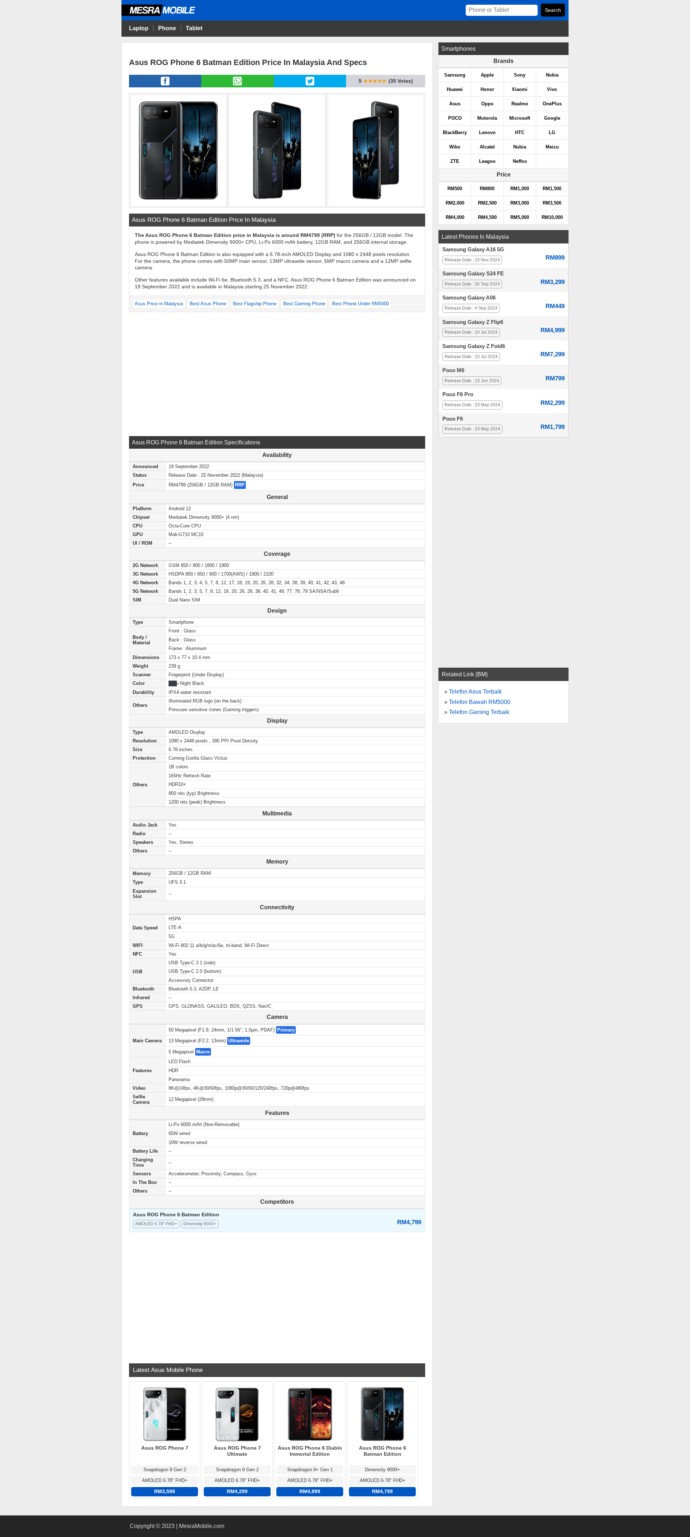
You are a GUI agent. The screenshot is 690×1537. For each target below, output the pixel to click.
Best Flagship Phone (254, 303)
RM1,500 (552, 188)
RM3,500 (552, 203)
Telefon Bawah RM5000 (479, 702)
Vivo (552, 89)
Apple (487, 75)
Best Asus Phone (208, 303)
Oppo (487, 103)
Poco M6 (453, 370)
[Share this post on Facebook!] (165, 85)
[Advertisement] (277, 373)
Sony (519, 75)
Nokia (552, 75)
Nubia (519, 147)
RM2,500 (487, 203)
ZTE (454, 161)
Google (552, 118)
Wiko (454, 147)
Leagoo (487, 161)
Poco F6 (452, 419)
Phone (167, 28)
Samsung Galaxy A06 (469, 298)
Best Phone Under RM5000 (360, 303)
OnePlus (552, 103)
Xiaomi (520, 89)
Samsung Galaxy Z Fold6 (473, 346)
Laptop (138, 28)
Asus (454, 103)
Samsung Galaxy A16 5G (473, 249)
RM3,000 (519, 203)
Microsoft (519, 118)
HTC (519, 132)
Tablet (194, 28)
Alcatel (487, 147)
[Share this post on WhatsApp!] (237, 85)
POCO (455, 118)
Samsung (454, 75)
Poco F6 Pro (457, 394)
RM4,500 (487, 217)
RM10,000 (552, 217)
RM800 (487, 188)
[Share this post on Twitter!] (310, 85)
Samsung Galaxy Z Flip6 (472, 322)
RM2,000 (455, 203)
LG (552, 132)
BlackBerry (455, 132)
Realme (519, 103)
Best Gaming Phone (304, 303)
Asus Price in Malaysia (159, 303)
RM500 (454, 188)
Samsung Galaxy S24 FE (473, 273)
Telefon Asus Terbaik (475, 692)
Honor (487, 89)
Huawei (455, 89)
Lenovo (487, 132)
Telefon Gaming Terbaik (479, 712)
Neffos (520, 161)
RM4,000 (455, 217)
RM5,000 (519, 217)
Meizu (552, 147)
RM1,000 (519, 188)
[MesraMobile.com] (166, 15)
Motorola (487, 118)
